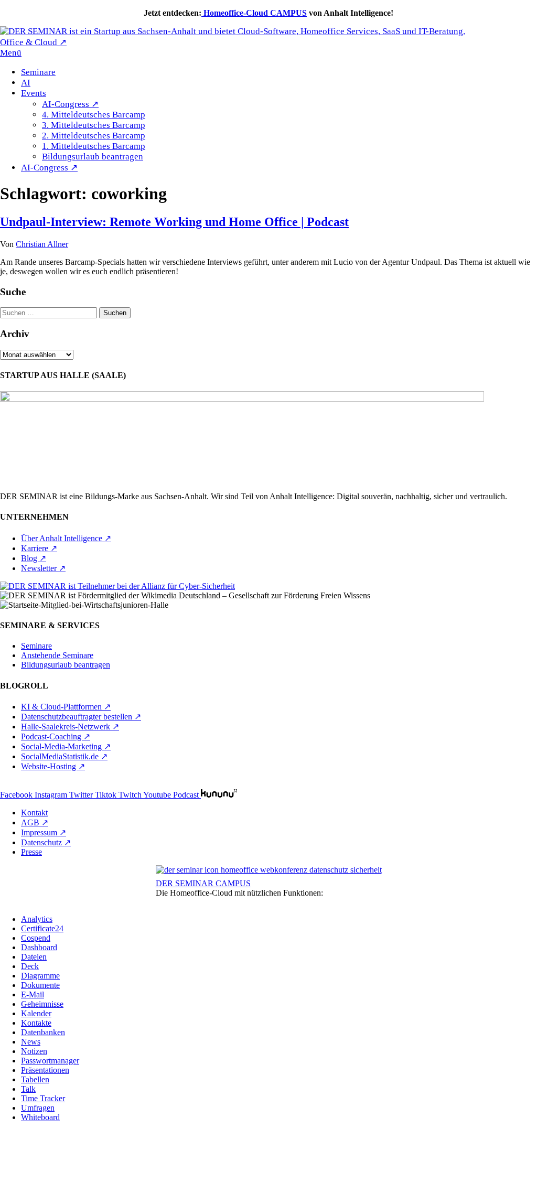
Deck (30, 966)
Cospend (35, 937)
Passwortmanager (50, 1060)
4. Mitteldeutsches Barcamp (93, 115)
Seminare (38, 72)
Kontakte (36, 1022)
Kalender (36, 1013)
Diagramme (40, 975)
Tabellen (35, 1079)
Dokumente (40, 985)
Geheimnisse (42, 1003)
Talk (28, 1088)
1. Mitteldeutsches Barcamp (93, 146)
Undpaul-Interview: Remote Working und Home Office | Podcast (174, 222)
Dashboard (39, 947)
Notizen (34, 1051)
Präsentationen (45, 1070)
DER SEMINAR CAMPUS (203, 883)
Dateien (34, 956)
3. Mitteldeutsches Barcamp (93, 125)
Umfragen (38, 1107)
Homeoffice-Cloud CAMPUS (254, 12)
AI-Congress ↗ (70, 104)
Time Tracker (43, 1098)
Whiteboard (40, 1117)
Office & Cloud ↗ (33, 42)
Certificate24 (42, 928)
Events (33, 93)
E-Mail (32, 994)
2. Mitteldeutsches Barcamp (93, 136)
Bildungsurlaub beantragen (92, 157)
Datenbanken (43, 1032)
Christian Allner (42, 244)
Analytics (36, 919)
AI (25, 83)
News (30, 1041)
